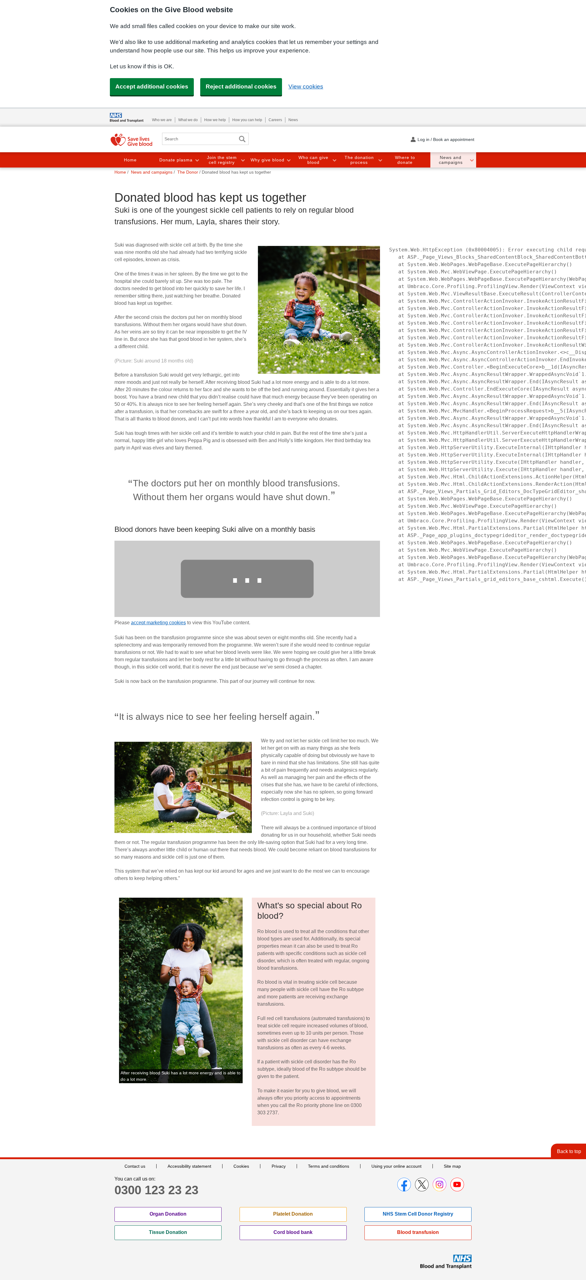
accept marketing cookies (158, 622)
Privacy (279, 1166)
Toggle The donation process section (380, 160)
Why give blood (267, 159)
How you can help (247, 120)
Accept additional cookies (151, 86)
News (293, 120)
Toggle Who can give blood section (334, 160)
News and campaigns (451, 160)
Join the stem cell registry (222, 160)
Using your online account (396, 1166)
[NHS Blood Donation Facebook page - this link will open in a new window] (404, 1184)
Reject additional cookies (241, 86)
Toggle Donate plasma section (196, 160)
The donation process (359, 160)
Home (130, 159)
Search (242, 139)
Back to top (569, 1151)
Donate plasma (176, 159)
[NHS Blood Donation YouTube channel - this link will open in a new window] (457, 1184)
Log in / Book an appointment (446, 139)
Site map (452, 1166)
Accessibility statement (189, 1166)
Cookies (241, 1166)
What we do (188, 120)
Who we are (162, 120)
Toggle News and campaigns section (471, 160)
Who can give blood (313, 160)
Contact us (135, 1166)
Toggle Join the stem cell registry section (242, 160)
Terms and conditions (328, 1166)
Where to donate (405, 160)
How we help (215, 120)
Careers (275, 120)
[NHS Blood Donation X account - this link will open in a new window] (421, 1184)
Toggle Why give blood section (288, 160)
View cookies (305, 86)
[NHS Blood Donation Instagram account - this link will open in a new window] (439, 1184)
